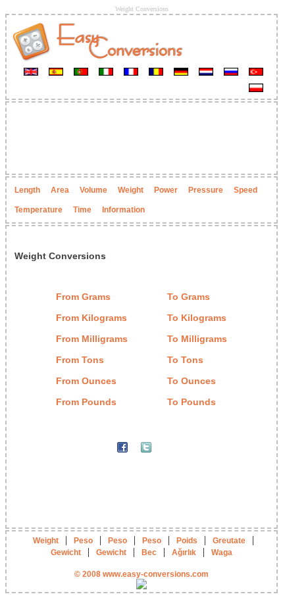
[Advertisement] (141, 138)
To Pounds (191, 402)
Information (123, 209)
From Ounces (86, 381)
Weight (130, 190)
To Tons (185, 360)
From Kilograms (91, 317)
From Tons (80, 360)
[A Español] (56, 71)
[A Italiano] (106, 71)
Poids (186, 540)
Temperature (38, 209)
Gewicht (66, 552)
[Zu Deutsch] (181, 71)
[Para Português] (81, 71)
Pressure (205, 190)
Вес (149, 552)
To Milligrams (197, 338)
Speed (245, 190)
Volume (93, 190)
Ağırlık (184, 552)
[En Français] (131, 71)
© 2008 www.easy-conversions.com (141, 574)
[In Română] (156, 71)
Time (82, 209)
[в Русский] (231, 71)
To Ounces (191, 381)
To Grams (188, 296)
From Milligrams (92, 338)
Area (60, 190)
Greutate (229, 540)
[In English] (31, 71)
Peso (83, 540)
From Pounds (86, 402)
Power (166, 190)
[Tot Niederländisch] (206, 71)
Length (27, 190)
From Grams (83, 296)
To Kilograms (196, 317)
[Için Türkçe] (256, 71)
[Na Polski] (256, 87)
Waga (221, 552)
